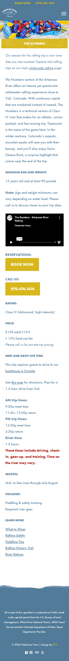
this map (17, 382)
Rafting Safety (15, 535)
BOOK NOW (22, 3)
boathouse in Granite (20, 371)
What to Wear (15, 529)
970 (55, 644)
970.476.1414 (22, 288)
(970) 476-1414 (44, 3)
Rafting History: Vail (19, 548)
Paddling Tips (14, 542)
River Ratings (14, 554)
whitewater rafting (41, 68)
